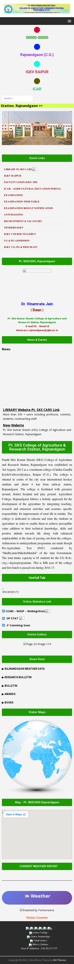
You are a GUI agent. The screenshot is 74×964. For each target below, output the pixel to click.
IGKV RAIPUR (37, 72)
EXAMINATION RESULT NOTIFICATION (28, 208)
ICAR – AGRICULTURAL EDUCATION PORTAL (33, 189)
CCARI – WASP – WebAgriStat (25, 611)
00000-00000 (37, 37)
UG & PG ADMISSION (17, 240)
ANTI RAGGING (13, 214)
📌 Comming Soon (18, 625)
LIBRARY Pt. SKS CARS (18, 169)
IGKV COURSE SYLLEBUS (20, 234)
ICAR (37, 89)
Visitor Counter (37, 917)
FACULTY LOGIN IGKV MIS (20, 182)
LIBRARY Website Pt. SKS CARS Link (31, 403)
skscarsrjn (8, 591)
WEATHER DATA (25, 668)
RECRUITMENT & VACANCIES (23, 221)
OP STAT (12, 618)
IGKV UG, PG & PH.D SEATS (20, 247)
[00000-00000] (37, 30)
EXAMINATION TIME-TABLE (21, 201)
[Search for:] (17, 98)
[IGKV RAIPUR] (37, 64)
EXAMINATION (13, 195)
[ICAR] (37, 81)
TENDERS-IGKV (14, 227)
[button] (69, 21)
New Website (13, 419)
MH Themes (59, 960)
